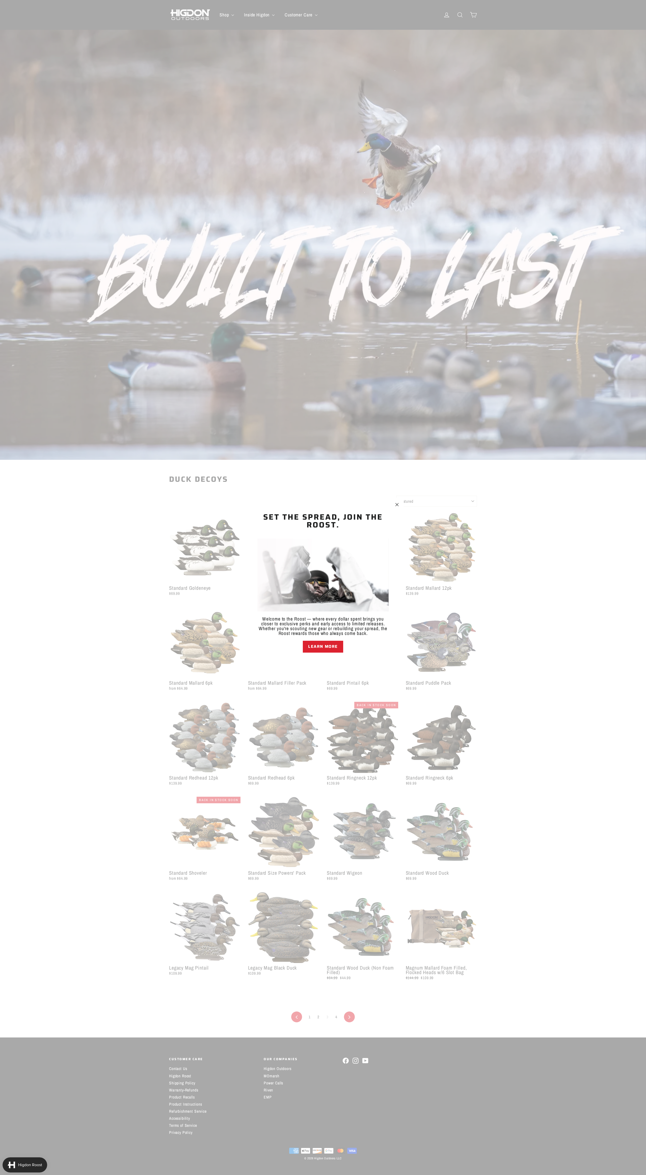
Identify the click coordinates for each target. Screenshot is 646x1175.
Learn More (323, 646)
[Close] (323, 661)
